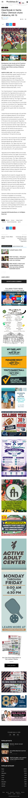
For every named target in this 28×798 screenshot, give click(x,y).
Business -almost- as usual (16, 744)
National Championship (11, 221)
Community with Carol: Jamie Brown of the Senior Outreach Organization (21, 239)
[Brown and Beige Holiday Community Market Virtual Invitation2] (14, 326)
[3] (14, 398)
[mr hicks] (14, 715)
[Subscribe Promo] (14, 682)
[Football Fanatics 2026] (5, 251)
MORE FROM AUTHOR (18, 246)
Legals (14, 793)
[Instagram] (14, 734)
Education (12, 792)
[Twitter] (10, 24)
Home (2, 5)
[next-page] (5, 272)
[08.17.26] (14, 365)
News (3, 792)
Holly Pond (4, 267)
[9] (14, 57)
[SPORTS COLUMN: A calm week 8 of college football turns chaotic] (5, 759)
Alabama (7, 220)
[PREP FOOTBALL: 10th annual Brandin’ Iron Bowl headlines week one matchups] (5, 258)
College (10, 5)
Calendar (9, 793)
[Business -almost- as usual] (5, 745)
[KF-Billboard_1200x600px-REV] (14, 701)
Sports (6, 5)
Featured (4, 221)
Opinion (22, 792)
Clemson (12, 220)
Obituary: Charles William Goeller (7, 237)
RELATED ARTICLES (6, 246)
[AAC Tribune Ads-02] (14, 585)
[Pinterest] (14, 24)
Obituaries (17, 792)
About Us (18, 793)
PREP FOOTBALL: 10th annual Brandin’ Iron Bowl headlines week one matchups (17, 258)
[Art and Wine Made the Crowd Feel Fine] (5, 752)
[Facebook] (7, 24)
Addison (3, 260)
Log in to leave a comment (14, 281)
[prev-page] (2, 272)
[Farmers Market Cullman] (14, 495)
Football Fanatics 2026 (15, 250)
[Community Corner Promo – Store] (14, 525)
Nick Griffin (5, 17)
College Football (19, 220)
